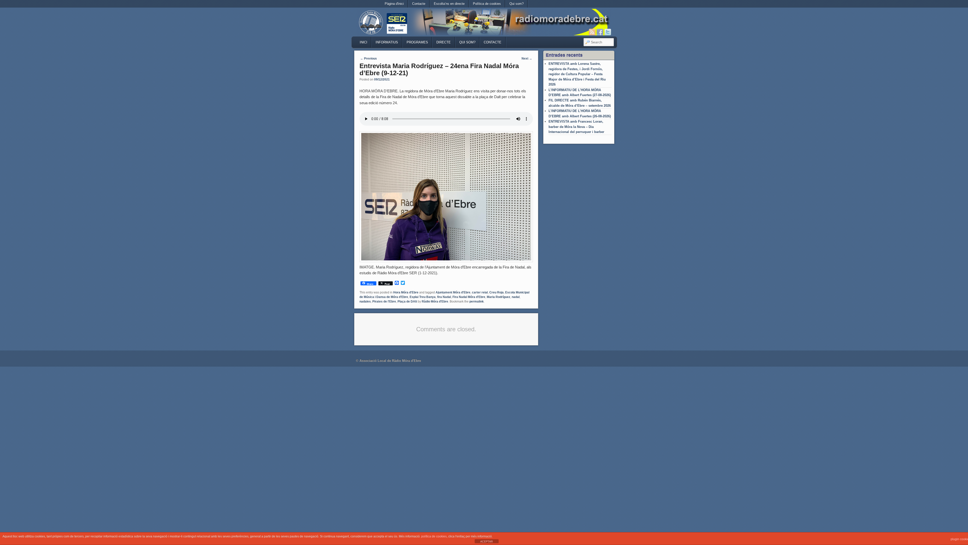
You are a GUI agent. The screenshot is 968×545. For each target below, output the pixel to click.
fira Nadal (444, 297)
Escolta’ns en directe (449, 4)
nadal (516, 297)
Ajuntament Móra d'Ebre (453, 292)
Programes (417, 42)
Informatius (387, 42)
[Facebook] (600, 32)
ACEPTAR (486, 541)
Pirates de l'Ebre (384, 301)
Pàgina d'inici (394, 4)
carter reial (480, 292)
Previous (368, 58)
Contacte (418, 4)
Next (527, 58)
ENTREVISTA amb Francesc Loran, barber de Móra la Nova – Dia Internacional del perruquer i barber (576, 127)
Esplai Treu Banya (423, 297)
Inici (363, 42)
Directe (443, 42)
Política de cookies (487, 4)
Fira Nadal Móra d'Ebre (468, 297)
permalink (476, 301)
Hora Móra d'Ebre (405, 292)
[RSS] (592, 32)
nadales (365, 301)
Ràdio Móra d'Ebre (435, 301)
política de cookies (434, 536)
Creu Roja (496, 292)
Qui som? (516, 4)
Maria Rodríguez (498, 297)
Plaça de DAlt (407, 301)
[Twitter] (607, 32)
